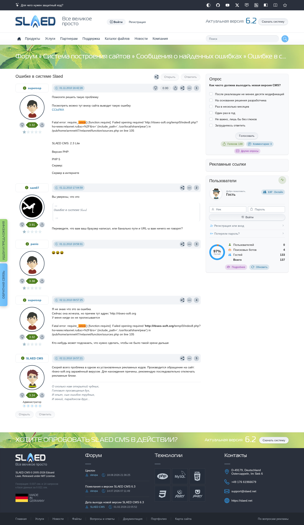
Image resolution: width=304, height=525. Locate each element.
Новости (141, 38)
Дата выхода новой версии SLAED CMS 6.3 (114, 502)
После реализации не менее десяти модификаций (249, 94)
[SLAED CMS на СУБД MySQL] (180, 476)
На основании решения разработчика (240, 100)
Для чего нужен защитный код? (41, 5)
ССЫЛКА (58, 109)
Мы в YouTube (227, 5)
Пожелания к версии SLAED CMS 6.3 (110, 486)
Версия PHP (60, 151)
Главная (21, 518)
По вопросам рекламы (273, 518)
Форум (27, 56)
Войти (249, 217)
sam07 (34, 187)
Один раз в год (225, 113)
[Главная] (19, 38)
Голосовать (246, 135)
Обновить (261, 267)
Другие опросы (250, 151)
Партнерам (69, 38)
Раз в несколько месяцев (232, 106)
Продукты (32, 38)
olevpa (94, 475)
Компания (160, 38)
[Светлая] (208, 5)
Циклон (90, 470)
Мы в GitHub (217, 5)
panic (34, 244)
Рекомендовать (284, 5)
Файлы (76, 518)
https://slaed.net (241, 500)
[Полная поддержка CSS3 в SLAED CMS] (162, 494)
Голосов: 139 (235, 144)
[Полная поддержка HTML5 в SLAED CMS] (197, 476)
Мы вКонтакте (246, 5)
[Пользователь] (189, 88)
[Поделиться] (156, 77)
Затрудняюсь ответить (230, 125)
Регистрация (137, 22)
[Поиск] (284, 38)
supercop (34, 88)
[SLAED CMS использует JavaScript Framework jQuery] (180, 494)
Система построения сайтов (87, 56)
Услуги (50, 38)
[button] (116, 22)
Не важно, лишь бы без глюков (236, 119)
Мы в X (237, 5)
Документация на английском (275, 5)
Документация (132, 518)
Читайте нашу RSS (256, 5)
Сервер (57, 165)
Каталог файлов (117, 38)
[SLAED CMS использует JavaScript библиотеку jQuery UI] (197, 494)
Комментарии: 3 (262, 144)
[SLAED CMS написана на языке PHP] (162, 476)
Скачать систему (273, 21)
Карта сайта (183, 518)
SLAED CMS (34, 358)
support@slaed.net (243, 491)
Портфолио (159, 518)
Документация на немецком (265, 5)
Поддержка (91, 38)
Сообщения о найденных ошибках (189, 56)
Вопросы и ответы (102, 518)
